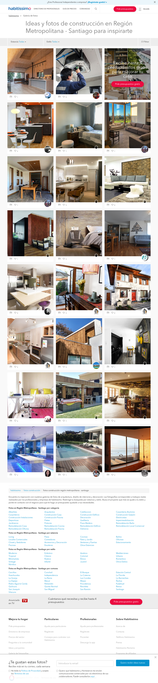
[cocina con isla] (79, 179)
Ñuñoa (119, 581)
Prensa (119, 643)
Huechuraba (14, 575)
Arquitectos (49, 512)
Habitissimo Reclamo (125, 648)
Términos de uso (21, 674)
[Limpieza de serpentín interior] (79, 71)
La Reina (48, 578)
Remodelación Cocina (54, 526)
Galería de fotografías (18, 654)
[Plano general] (30, 287)
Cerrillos (12, 573)
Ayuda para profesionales (91, 626)
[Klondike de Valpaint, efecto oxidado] (128, 179)
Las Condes (85, 578)
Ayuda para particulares (55, 626)
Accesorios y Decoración (55, 543)
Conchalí (48, 573)
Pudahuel (120, 584)
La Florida (120, 575)
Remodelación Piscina (54, 529)
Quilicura (13, 587)
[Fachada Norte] (79, 341)
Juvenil (83, 562)
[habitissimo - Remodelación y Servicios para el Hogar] (19, 8)
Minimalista (14, 559)
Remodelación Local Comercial (130, 526)
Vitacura (12, 592)
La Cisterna (85, 575)
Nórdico (12, 565)
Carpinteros (14, 515)
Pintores (48, 523)
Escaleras (48, 545)
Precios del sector (16, 637)
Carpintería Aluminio (125, 512)
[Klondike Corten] (30, 233)
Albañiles (13, 512)
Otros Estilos (121, 562)
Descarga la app (87, 643)
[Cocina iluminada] (30, 449)
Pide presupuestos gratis (127, 84)
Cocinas (84, 537)
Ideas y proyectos (16, 648)
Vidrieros (84, 529)
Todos (55, 42)
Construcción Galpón (125, 515)
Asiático (83, 553)
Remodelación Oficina (19, 529)
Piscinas (12, 545)
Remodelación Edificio (90, 526)
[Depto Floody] (30, 341)
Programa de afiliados (126, 654)
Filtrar (146, 42)
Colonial (84, 556)
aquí (93, 677)
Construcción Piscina (53, 518)
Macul (47, 581)
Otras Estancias (87, 545)
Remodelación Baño (125, 523)
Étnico (83, 559)
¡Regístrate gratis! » (97, 2)
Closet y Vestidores (17, 543)
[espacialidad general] (128, 233)
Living (11, 537)
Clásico (47, 556)
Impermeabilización (125, 520)
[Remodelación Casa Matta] (79, 287)
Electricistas (121, 518)
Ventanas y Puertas (88, 543)
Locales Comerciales (18, 540)
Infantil (47, 562)
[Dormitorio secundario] (79, 125)
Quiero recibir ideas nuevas (132, 663)
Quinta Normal (51, 587)
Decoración (85, 518)
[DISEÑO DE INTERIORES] (128, 395)
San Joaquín (14, 589)
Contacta (120, 632)
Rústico (47, 559)
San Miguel (49, 589)
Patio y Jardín (86, 540)
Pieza (46, 537)
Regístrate (49, 632)
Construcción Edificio (89, 515)
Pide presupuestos (125, 9)
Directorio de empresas (19, 632)
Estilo (49, 42)
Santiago (120, 589)
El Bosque (84, 573)
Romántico (121, 559)
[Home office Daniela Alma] (30, 395)
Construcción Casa (52, 515)
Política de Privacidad (30, 671)
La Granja (13, 578)
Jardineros (13, 523)
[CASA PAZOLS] (128, 449)
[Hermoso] (30, 71)
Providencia (85, 584)
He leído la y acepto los (30, 672)
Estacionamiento (123, 543)
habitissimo (14, 16)
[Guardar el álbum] (11, 97)
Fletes (47, 520)
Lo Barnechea (122, 578)
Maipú (83, 581)
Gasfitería (84, 520)
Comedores (49, 540)
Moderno (13, 553)
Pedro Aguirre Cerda (18, 584)
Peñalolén (48, 584)
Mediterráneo (122, 553)
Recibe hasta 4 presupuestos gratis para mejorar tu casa (128, 70)
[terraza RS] (79, 395)
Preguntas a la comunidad (20, 643)
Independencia (51, 575)
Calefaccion (85, 512)
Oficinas (119, 540)
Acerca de (120, 626)
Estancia (14, 42)
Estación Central (123, 573)
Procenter (84, 637)
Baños (119, 537)
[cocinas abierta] (30, 125)
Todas (22, 42)
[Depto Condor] (128, 341)
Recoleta (84, 587)
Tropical (12, 556)
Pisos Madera (86, 523)
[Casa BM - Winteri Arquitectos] (128, 125)
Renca (119, 587)
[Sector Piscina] (79, 449)
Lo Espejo (13, 581)
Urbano (119, 556)
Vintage (12, 562)
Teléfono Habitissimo (125, 637)
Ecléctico (48, 553)
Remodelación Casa (18, 526)
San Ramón (85, 589)
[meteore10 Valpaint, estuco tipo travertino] (79, 233)
